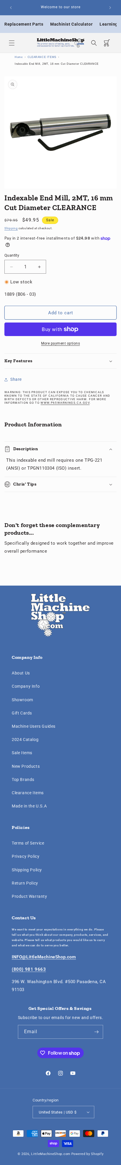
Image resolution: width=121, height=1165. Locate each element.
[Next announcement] (110, 7)
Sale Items (22, 752)
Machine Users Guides (34, 726)
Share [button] (16, 379)
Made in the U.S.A (29, 806)
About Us (21, 673)
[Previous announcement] (10, 7)
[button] (11, 42)
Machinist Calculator (71, 24)
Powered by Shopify (87, 1154)
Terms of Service (28, 843)
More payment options (60, 343)
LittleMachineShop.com (50, 1154)
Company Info (26, 686)
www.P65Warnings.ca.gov (65, 402)
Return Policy (25, 883)
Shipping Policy (27, 869)
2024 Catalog (25, 739)
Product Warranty (29, 896)
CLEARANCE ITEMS (42, 57)
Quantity (11, 255)
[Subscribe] (96, 1032)
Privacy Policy (25, 856)
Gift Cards (22, 713)
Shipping (11, 228)
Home (19, 57)
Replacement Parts (23, 24)
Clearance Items (28, 792)
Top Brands (23, 779)
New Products (26, 766)
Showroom (22, 699)
